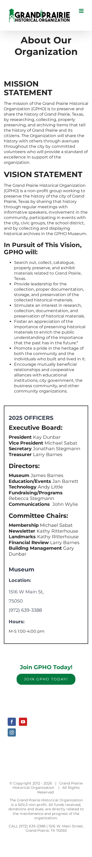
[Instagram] (12, 732)
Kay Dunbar (46, 437)
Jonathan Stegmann (56, 448)
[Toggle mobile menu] (81, 11)
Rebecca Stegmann (31, 498)
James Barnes (46, 475)
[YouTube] (23, 722)
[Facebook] (12, 722)
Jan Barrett (64, 481)
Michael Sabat (60, 443)
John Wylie (64, 504)
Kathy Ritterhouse (56, 531)
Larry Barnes (47, 454)
